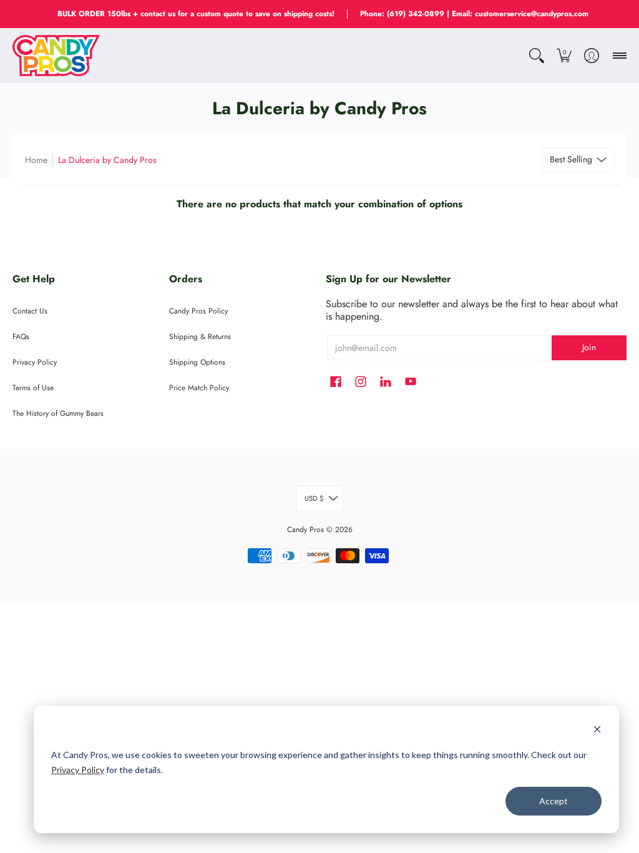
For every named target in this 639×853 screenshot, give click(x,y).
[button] (536, 55)
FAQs (20, 336)
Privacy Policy (77, 769)
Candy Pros (305, 529)
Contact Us (29, 311)
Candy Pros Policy (198, 311)
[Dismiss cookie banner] (597, 731)
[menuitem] (536, 55)
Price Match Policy (199, 387)
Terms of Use (33, 387)
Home (36, 160)
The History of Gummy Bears (58, 413)
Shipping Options (197, 362)
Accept (553, 801)
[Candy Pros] (56, 55)
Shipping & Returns (200, 336)
